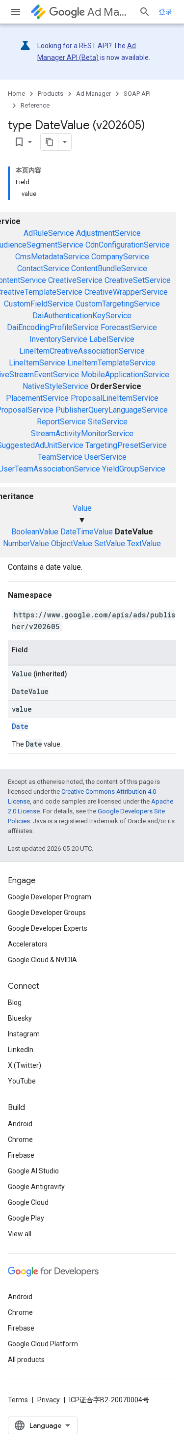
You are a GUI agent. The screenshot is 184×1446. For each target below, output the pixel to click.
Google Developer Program (49, 897)
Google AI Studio (33, 1171)
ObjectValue (71, 543)
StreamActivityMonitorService (82, 433)
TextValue (144, 543)
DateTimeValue (86, 531)
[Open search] (145, 12)
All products (26, 1359)
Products (50, 93)
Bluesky (20, 1018)
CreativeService (75, 280)
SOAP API (137, 93)
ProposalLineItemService (114, 398)
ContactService (43, 268)
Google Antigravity (36, 1187)
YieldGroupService (133, 468)
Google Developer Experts (47, 928)
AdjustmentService (108, 233)
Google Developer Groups (47, 913)
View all (19, 1234)
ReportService (61, 421)
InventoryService (58, 339)
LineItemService (37, 362)
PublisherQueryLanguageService (111, 410)
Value (82, 508)
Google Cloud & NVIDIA (42, 960)
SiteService (108, 421)
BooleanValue (34, 531)
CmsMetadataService (52, 256)
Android (20, 1124)
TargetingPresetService (126, 445)
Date (20, 726)
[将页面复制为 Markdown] (49, 142)
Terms (18, 1400)
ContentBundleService (109, 268)
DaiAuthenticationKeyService (81, 315)
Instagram (24, 1034)
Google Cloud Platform (43, 1344)
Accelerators (28, 944)
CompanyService (120, 256)
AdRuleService (49, 233)
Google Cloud (28, 1202)
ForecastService (129, 327)
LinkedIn (20, 1050)
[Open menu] (16, 12)
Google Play (26, 1218)
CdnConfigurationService (127, 245)
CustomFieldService (39, 303)
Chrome (20, 1139)
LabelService (111, 339)
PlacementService (37, 398)
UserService (105, 457)
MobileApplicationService (125, 374)
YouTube (22, 1081)
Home (16, 93)
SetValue (109, 543)
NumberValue (26, 543)
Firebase (21, 1155)
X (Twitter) (24, 1065)
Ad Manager (109, 12)
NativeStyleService (55, 386)
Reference (35, 105)
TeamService (60, 457)
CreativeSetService (138, 280)
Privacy (48, 1400)
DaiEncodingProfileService (53, 327)
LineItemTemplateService (111, 362)
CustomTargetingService (118, 303)
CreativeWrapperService (126, 292)
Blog (15, 1002)
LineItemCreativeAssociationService (82, 351)
